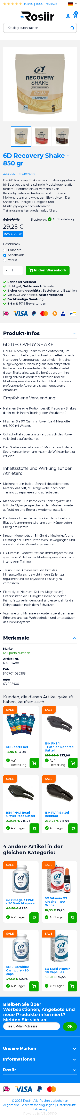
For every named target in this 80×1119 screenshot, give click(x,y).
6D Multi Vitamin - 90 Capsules (59, 970)
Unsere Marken (19, 1048)
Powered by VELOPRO (40, 1114)
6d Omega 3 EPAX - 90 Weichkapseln (20, 901)
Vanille (12, 260)
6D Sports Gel (17, 747)
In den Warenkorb (50, 270)
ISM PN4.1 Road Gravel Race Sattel (20, 814)
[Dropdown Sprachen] (72, 4)
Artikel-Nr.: (10, 174)
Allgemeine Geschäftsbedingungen (28, 1105)
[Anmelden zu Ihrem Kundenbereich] (68, 16)
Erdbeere (14, 250)
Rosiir (9, 1069)
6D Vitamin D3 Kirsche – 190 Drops (56, 901)
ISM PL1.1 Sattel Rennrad (57, 814)
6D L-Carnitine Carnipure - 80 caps (17, 970)
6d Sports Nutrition (16, 653)
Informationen (19, 1059)
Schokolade (16, 255)
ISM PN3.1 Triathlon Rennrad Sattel (59, 747)
